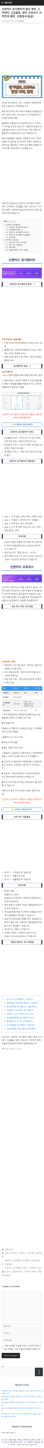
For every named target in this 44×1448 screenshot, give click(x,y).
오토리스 (22, 1253)
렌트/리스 (9, 1250)
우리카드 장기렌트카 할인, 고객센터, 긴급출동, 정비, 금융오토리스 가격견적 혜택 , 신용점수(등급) (21, 1271)
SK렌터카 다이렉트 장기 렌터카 (20, 1010)
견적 (7, 1253)
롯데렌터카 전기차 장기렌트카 (20, 1021)
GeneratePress (31, 1444)
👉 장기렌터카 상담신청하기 (22, 424)
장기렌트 (31, 1253)
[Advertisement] (22, 50)
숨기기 (12, 221)
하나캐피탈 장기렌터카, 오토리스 (21, 1025)
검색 (2, 1366)
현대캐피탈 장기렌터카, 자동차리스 (22, 1007)
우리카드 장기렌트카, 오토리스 (20, 999)
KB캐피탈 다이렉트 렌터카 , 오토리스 (23, 1003)
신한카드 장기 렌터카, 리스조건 (20, 1014)
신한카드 (14, 1253)
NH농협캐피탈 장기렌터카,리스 (20, 1018)
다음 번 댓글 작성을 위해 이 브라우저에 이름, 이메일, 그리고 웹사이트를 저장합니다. (22, 1347)
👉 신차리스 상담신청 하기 (22, 809)
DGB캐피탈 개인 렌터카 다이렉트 (21, 1029)
